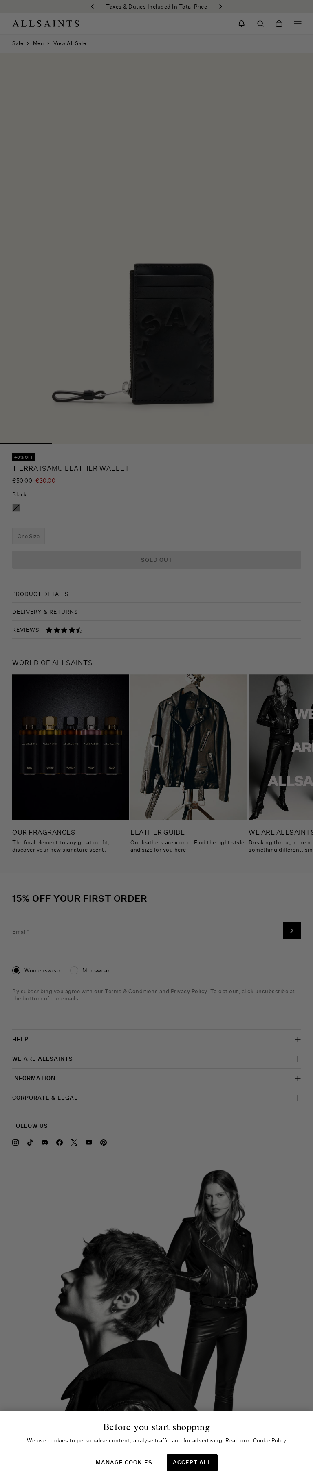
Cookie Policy (269, 1440)
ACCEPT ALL (192, 1462)
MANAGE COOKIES (124, 1462)
